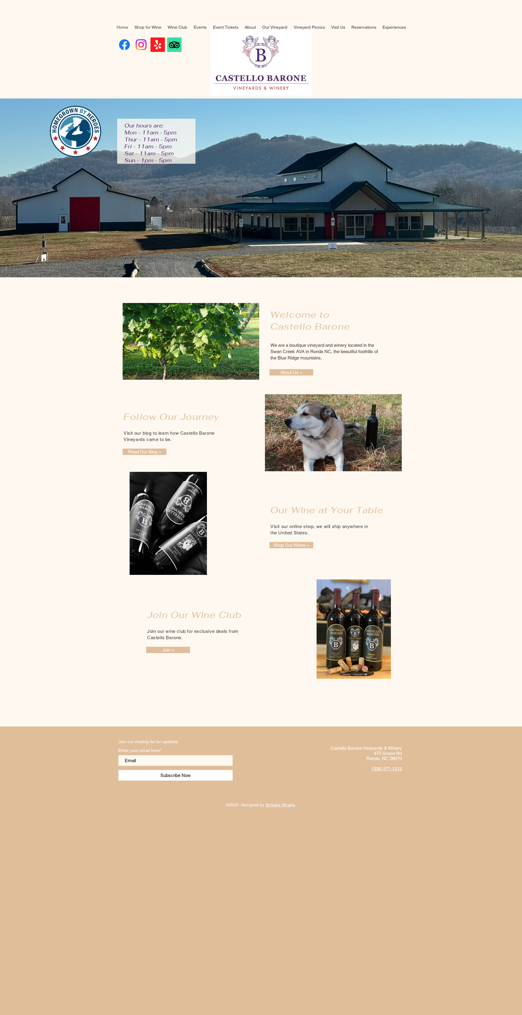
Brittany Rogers (280, 805)
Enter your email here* (139, 750)
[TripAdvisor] (174, 44)
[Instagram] (141, 44)
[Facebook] (124, 44)
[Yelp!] (157, 44)
